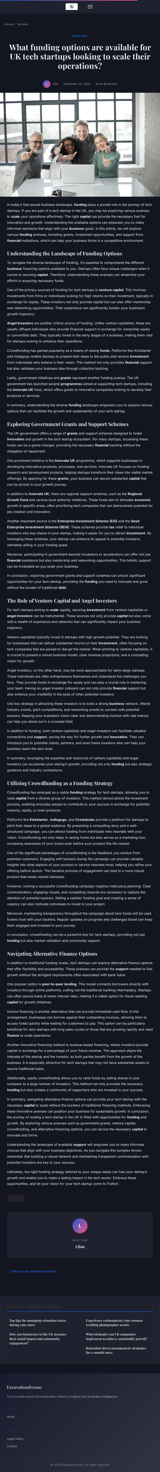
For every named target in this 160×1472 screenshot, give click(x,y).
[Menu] (90, 6)
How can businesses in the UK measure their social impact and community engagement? (37, 1338)
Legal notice (15, 1438)
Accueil (9, 24)
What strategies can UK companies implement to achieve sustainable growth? (116, 1336)
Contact (12, 1446)
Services (22, 24)
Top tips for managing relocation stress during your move (37, 1322)
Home (11, 1416)
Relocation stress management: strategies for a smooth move (116, 1350)
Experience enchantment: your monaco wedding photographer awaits (114, 1322)
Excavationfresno (24, 1387)
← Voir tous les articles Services (31, 1271)
